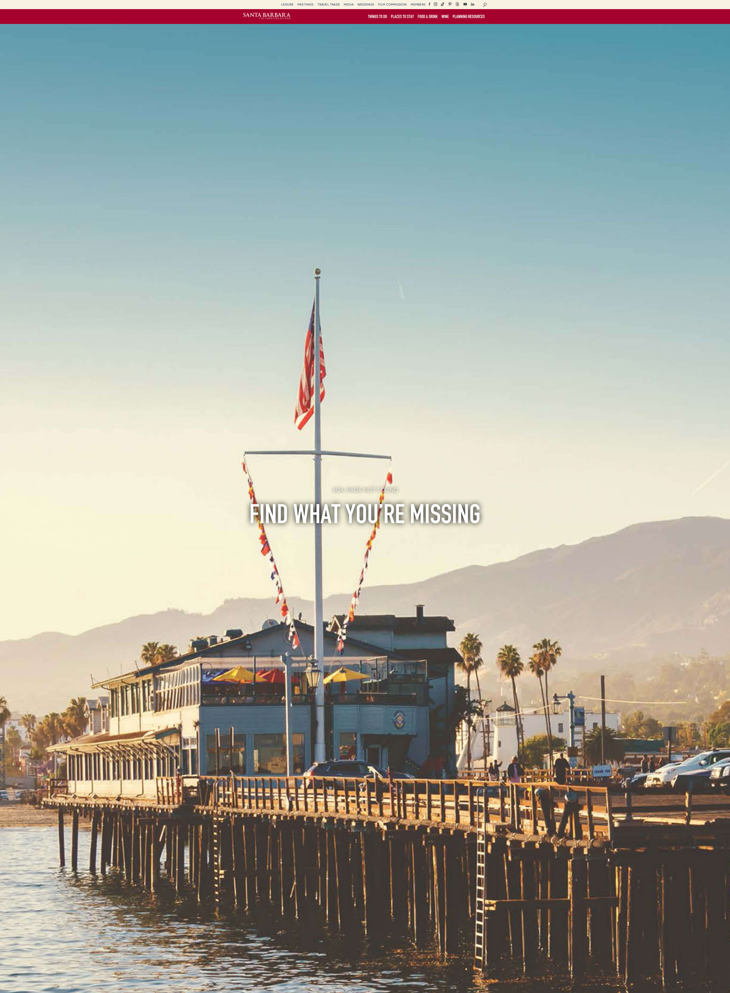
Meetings (305, 4)
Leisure (287, 4)
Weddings (365, 4)
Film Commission (392, 4)
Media (349, 4)
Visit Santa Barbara (267, 16)
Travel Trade (328, 4)
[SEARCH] (485, 4)
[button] (377, 17)
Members (418, 4)
